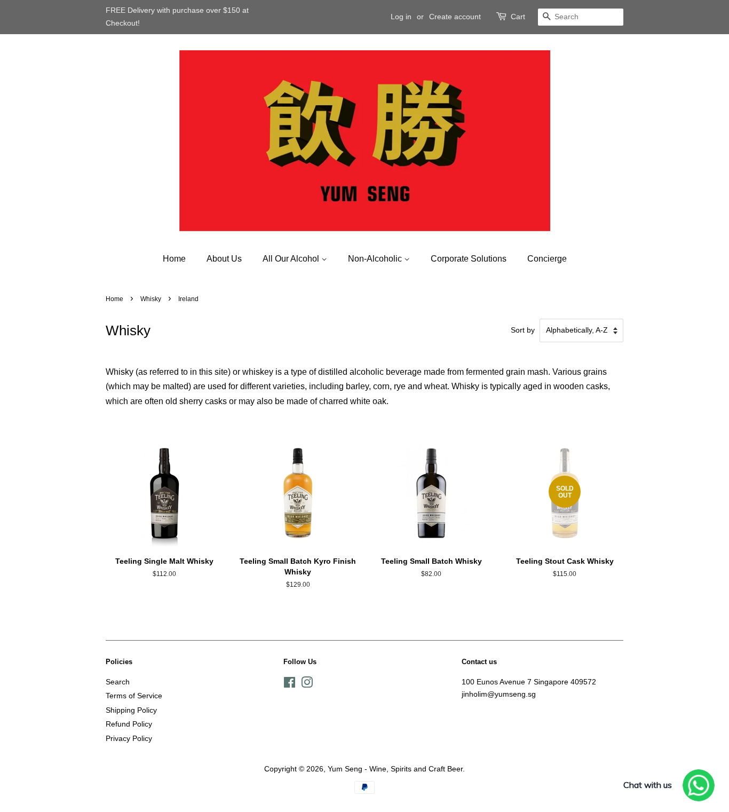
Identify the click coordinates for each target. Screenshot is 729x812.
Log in (401, 16)
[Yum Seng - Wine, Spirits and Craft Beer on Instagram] (307, 685)
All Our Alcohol (292, 258)
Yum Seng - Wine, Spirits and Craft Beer (395, 769)
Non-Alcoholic (376, 258)
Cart (518, 16)
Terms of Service (134, 696)
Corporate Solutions (468, 258)
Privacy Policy (129, 739)
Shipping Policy (131, 710)
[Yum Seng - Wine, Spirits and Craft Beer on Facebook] (289, 685)
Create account (455, 16)
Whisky (150, 299)
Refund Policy (129, 724)
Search (118, 682)
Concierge (547, 258)
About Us (224, 258)
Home (174, 258)
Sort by (523, 330)
